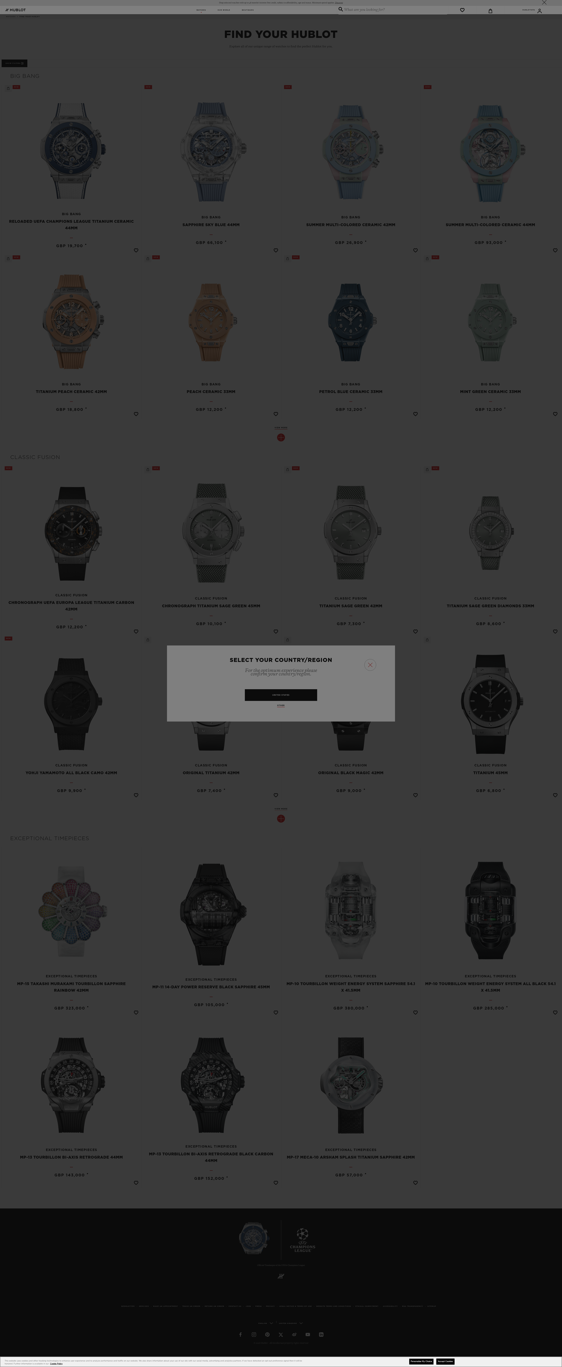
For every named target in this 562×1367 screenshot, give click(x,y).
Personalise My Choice (421, 1361)
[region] (281, 1362)
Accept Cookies (445, 1361)
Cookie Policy (56, 1364)
